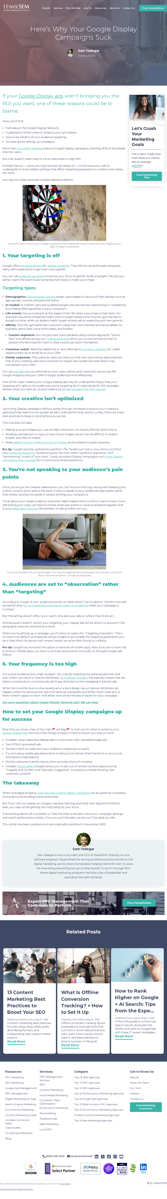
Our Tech (135, 1088)
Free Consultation (153, 8)
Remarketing (48, 1113)
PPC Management (16, 1093)
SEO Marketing (14, 1082)
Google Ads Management (21, 1088)
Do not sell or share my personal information (16, 1189)
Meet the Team (139, 1082)
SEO (42, 1084)
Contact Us (129, 8)
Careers (134, 1093)
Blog (8, 1138)
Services (57, 8)
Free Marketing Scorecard (145, 1107)
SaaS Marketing (49, 1124)
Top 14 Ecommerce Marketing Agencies (98, 1109)
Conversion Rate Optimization (50, 1102)
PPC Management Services (51, 1078)
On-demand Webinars (18, 1133)
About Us (115, 8)
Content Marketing (51, 1090)
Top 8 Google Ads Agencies (91, 1099)
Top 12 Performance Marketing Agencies (99, 1093)
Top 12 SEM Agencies (87, 1077)
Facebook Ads (48, 1118)
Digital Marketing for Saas (20, 1099)
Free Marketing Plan (146, 176)
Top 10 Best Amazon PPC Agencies (95, 1104)
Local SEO (46, 1129)
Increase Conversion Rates (17, 1122)
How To (88, 8)
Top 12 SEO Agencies (87, 1088)
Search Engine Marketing (20, 1104)
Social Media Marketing (54, 1095)
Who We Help (73, 8)
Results (46, 8)
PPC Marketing (14, 1077)
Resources (100, 8)
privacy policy (66, 1184)
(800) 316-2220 (55, 1156)
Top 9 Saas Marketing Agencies (93, 1120)
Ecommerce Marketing (19, 1109)
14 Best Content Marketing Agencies (96, 1115)
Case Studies (13, 1127)
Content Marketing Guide (21, 1115)
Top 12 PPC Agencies (87, 1082)
